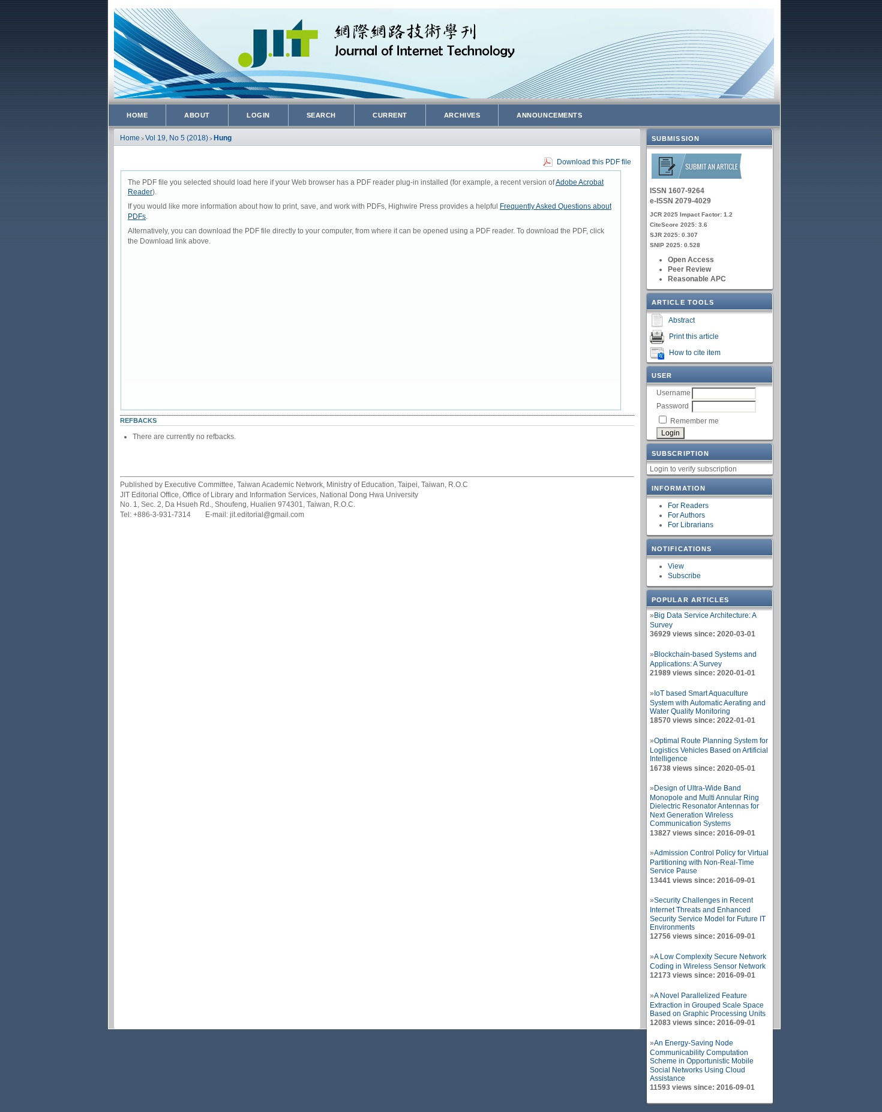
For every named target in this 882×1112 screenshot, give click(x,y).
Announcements (549, 115)
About (197, 115)
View (676, 566)
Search (321, 115)
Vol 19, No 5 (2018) (176, 138)
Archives (462, 115)
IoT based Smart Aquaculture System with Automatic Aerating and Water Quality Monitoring (708, 702)
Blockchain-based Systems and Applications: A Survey (703, 659)
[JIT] (697, 176)
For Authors (686, 515)
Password (672, 406)
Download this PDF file (594, 162)
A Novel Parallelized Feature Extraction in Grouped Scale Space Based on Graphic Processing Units (708, 1004)
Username (673, 393)
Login (258, 115)
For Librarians (690, 525)
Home (137, 115)
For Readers (688, 505)
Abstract (681, 320)
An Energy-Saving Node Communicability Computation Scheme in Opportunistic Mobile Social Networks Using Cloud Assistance (702, 1061)
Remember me (694, 421)
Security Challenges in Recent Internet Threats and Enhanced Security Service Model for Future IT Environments (708, 913)
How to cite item (695, 352)
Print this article (694, 336)
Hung (223, 138)
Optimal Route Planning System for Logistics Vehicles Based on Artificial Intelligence (709, 750)
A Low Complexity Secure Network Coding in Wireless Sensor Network (708, 961)
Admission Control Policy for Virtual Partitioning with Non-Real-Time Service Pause (709, 862)
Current (390, 115)
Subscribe (684, 576)
